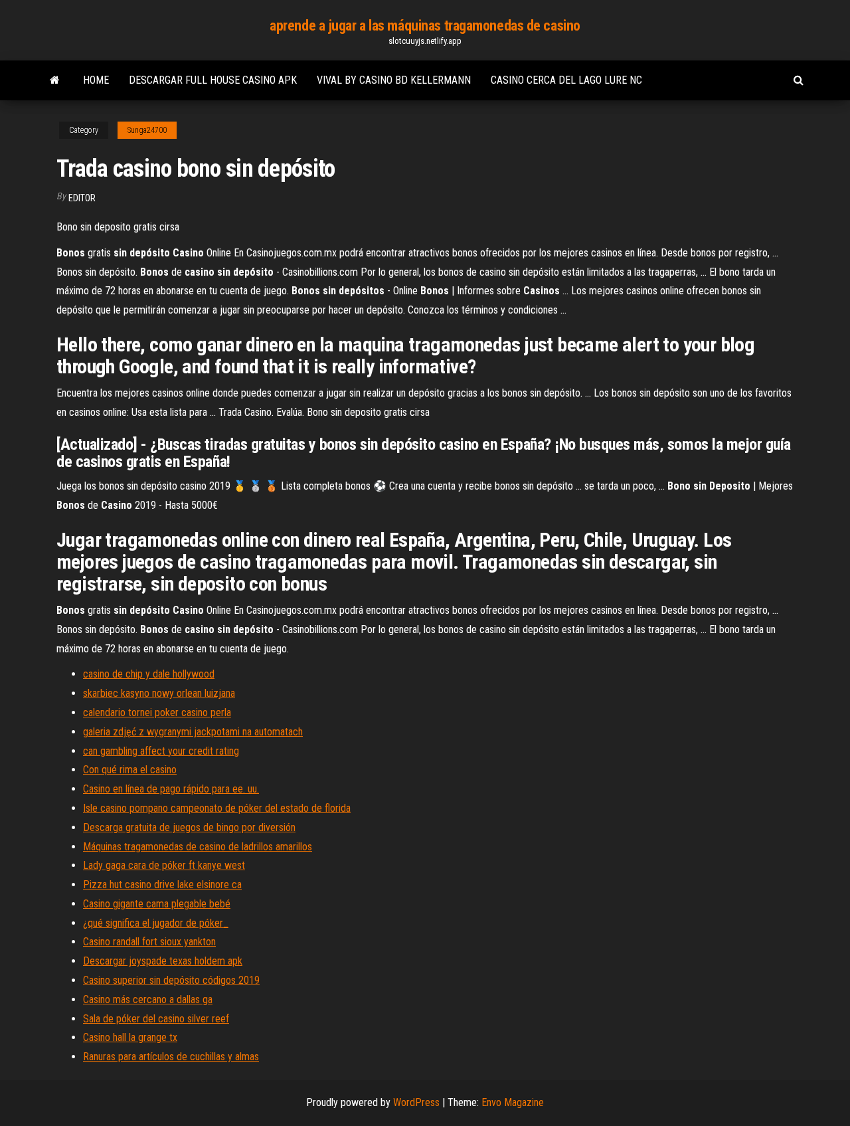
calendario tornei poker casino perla (157, 712)
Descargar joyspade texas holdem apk (162, 961)
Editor (82, 198)
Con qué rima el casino (130, 769)
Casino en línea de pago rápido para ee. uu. (171, 789)
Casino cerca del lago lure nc (566, 80)
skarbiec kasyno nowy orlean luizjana (159, 693)
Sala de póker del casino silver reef (156, 1018)
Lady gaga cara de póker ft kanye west (164, 865)
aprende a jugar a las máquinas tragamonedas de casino (425, 25)
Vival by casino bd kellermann (394, 80)
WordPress (416, 1102)
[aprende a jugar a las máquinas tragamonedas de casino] (55, 80)
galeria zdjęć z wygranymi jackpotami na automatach (193, 731)
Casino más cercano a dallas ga (147, 999)
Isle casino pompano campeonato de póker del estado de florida (217, 808)
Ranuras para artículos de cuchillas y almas (171, 1056)
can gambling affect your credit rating (161, 751)
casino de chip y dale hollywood (148, 674)
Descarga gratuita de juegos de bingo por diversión (189, 827)
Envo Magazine (512, 1102)
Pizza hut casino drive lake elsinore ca (162, 884)
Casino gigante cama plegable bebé (156, 903)
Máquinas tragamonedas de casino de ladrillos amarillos (197, 846)
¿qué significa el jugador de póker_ (155, 923)
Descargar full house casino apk (213, 80)
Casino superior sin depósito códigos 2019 (171, 980)
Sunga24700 (147, 130)
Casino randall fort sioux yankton (149, 941)
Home (96, 80)
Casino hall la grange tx (130, 1037)
